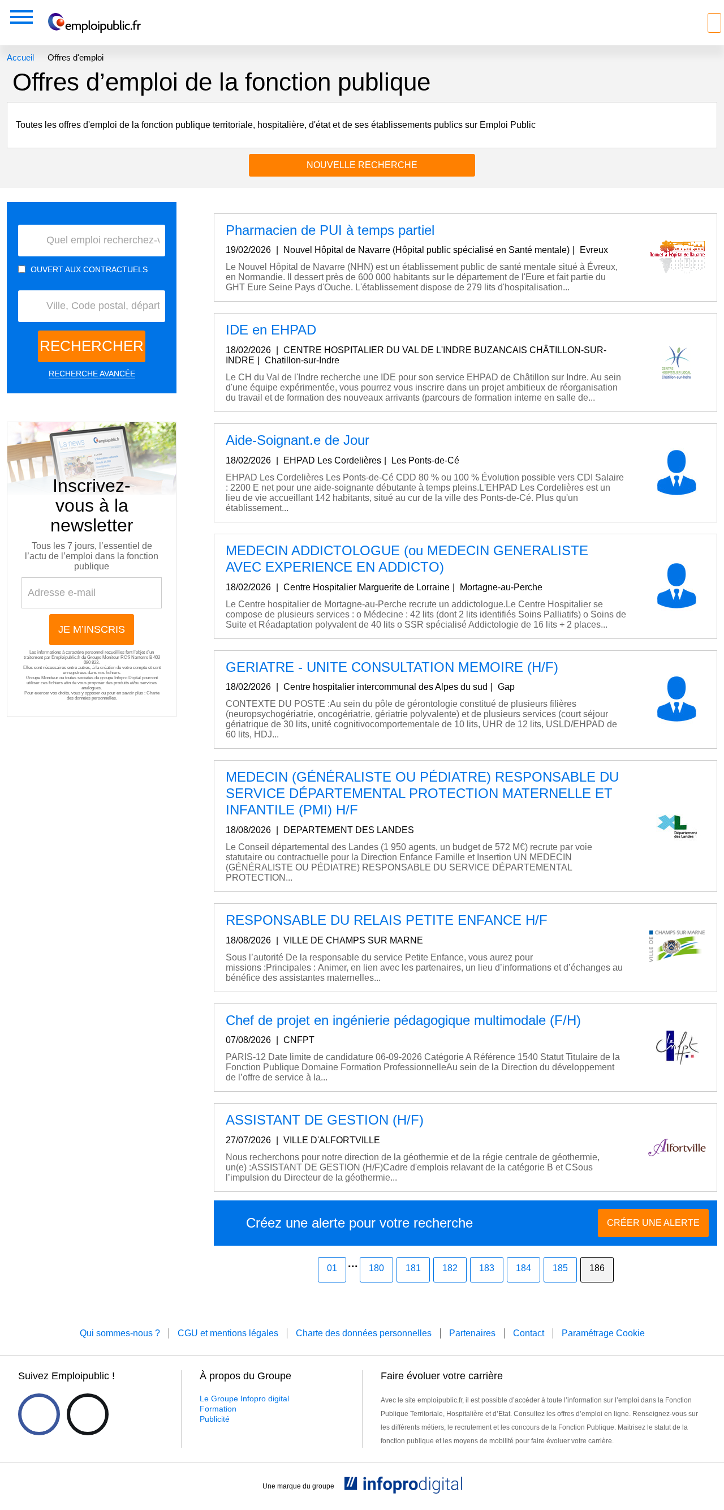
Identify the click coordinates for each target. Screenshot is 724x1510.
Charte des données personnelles (113, 695)
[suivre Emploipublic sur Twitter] (88, 1414)
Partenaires (472, 1333)
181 (413, 1268)
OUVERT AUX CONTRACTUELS (89, 269)
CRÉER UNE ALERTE (653, 1223)
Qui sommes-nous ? (120, 1333)
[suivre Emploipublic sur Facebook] (39, 1414)
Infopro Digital (127, 677)
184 (523, 1268)
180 (376, 1268)
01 (332, 1268)
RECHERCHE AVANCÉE (92, 373)
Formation (218, 1408)
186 (597, 1268)
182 (450, 1268)
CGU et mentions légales (228, 1333)
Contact (528, 1333)
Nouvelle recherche (362, 165)
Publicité (215, 1418)
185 (560, 1268)
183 (486, 1268)
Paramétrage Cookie (603, 1333)
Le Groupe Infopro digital (244, 1398)
